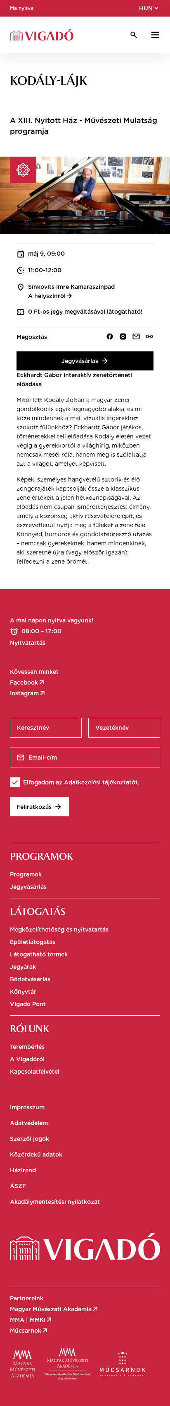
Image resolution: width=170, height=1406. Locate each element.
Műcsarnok (29, 1330)
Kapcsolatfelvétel (34, 1071)
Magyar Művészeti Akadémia (54, 1309)
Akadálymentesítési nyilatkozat (55, 1201)
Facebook (27, 682)
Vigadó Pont (28, 1004)
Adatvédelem (29, 1123)
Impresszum (27, 1107)
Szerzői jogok (29, 1138)
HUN (149, 8)
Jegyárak (23, 966)
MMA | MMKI (31, 1319)
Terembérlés (27, 1046)
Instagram (28, 693)
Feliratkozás (39, 807)
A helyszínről (50, 295)
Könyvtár (23, 991)
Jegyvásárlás (85, 361)
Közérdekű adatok (36, 1154)
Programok (26, 874)
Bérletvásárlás (30, 979)
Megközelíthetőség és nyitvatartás (59, 929)
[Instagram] (123, 336)
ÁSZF (18, 1186)
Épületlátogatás (32, 942)
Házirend (23, 1170)
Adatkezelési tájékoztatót (101, 782)
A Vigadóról (27, 1059)
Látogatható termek (39, 954)
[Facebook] (110, 336)
